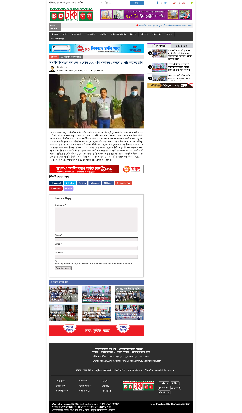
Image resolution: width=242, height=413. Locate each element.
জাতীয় (65, 34)
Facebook (56, 183)
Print (69, 188)
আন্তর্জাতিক (91, 34)
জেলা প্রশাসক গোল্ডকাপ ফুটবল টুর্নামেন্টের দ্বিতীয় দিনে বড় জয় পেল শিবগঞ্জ (95, 297)
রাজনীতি (103, 34)
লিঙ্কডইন (164, 388)
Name (58, 235)
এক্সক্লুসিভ (66, 57)
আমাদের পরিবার (57, 38)
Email (58, 244)
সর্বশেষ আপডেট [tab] (159, 45)
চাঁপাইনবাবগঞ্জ (76, 57)
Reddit (109, 183)
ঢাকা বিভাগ (61, 386)
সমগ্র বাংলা (76, 34)
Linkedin (95, 183)
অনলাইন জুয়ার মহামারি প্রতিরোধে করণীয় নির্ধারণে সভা (62, 315)
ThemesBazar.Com (180, 404)
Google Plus (124, 183)
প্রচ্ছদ (55, 34)
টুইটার (175, 383)
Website (59, 252)
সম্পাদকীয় (83, 381)
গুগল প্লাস (166, 392)
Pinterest (56, 188)
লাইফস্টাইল (157, 34)
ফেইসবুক (164, 383)
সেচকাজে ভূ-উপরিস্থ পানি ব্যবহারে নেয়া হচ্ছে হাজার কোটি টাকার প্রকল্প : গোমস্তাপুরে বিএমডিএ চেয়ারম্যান (128, 294)
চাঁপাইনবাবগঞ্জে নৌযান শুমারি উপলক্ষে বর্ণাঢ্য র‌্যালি (129, 316)
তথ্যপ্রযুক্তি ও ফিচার (118, 34)
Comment (60, 205)
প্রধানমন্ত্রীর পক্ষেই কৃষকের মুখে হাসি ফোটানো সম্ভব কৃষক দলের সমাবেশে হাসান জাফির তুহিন (165, 25)
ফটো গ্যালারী (84, 391)
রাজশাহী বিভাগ (62, 391)
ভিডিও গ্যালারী (85, 386)
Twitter (70, 183)
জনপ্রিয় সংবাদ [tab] (181, 45)
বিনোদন (133, 34)
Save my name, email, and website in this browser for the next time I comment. (93, 263)
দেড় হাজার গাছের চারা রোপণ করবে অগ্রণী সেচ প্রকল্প (94, 316)
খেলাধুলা (144, 34)
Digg (83, 183)
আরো (168, 34)
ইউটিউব (176, 388)
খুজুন (137, 3)
